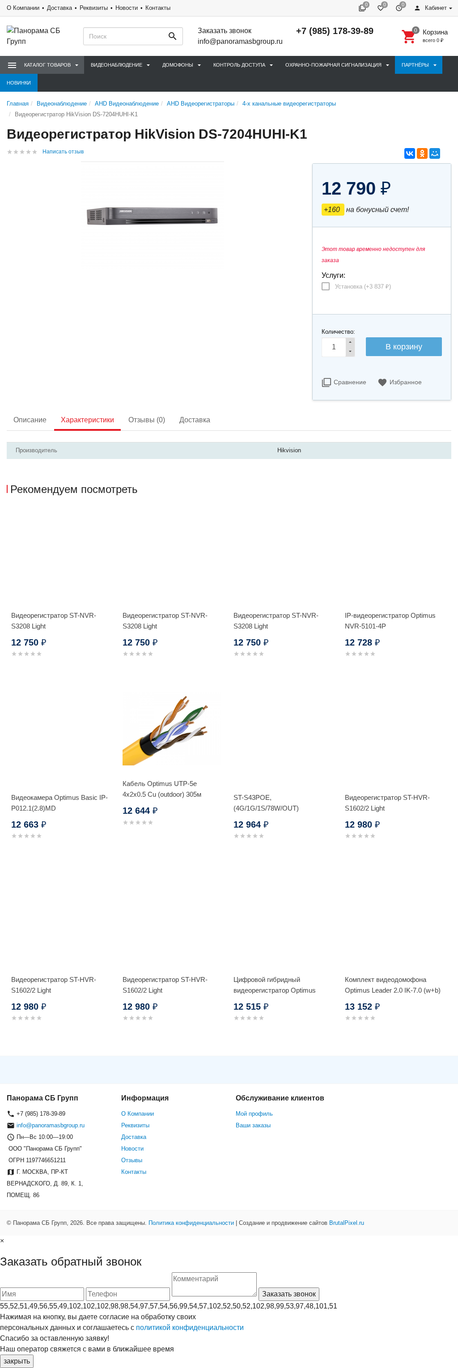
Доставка (59, 7)
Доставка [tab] (194, 420)
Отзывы (131, 1160)
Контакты (157, 7)
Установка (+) (363, 286)
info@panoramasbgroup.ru (240, 41)
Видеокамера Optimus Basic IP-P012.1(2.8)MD (59, 803)
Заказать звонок (224, 30)
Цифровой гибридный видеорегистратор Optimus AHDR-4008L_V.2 (274, 990)
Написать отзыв (63, 152)
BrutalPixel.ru (346, 1222)
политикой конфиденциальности (190, 1327)
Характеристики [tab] (87, 420)
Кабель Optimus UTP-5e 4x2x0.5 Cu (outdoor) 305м (162, 789)
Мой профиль (254, 1113)
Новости (126, 7)
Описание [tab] (30, 420)
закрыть (17, 1361)
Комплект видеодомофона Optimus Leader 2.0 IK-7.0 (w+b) (393, 985)
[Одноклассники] (422, 153)
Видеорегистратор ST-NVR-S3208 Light (53, 621)
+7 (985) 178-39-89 (334, 31)
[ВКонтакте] (409, 153)
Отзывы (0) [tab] (146, 420)
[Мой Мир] (434, 153)
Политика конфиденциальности (191, 1222)
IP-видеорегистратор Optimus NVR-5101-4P (390, 621)
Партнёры (415, 65)
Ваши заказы (253, 1125)
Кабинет (435, 7)
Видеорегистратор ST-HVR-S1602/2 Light (387, 803)
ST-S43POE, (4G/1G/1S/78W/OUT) (266, 803)
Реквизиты (94, 7)
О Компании (23, 7)
